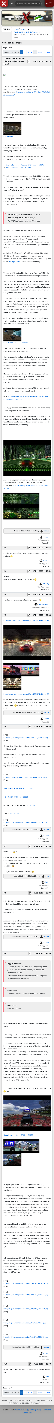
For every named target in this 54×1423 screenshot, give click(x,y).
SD (20, 788)
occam (46, 531)
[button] (4, 3)
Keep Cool (7, 1135)
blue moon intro (10, 788)
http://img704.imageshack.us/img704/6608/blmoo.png (25, 822)
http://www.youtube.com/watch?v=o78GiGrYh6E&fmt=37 (26, 620)
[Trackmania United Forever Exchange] (17, 18)
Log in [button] (50, 3)
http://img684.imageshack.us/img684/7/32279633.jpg (24, 1323)
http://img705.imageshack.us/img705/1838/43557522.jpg (25, 1294)
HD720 (23, 788)
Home (16, 29)
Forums (24, 29)
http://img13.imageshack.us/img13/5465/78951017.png (25, 777)
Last (46, 52)
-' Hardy (46, 584)
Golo (47, 876)
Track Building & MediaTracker (26, 32)
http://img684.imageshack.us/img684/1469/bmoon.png (25, 737)
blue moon (8, 797)
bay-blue (30, 805)
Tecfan (46, 712)
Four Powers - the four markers (15, 343)
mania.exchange (21, 1409)
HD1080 (30, 788)
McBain (46, 560)
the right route (14, 261)
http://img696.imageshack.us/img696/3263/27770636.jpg (25, 1309)
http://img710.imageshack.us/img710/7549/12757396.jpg (25, 1283)
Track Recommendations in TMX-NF (18, 167)
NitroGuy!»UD (43, 604)
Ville (47, 1376)
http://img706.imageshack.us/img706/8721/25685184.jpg (25, 1337)
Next (40, 52)
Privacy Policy (35, 1409)
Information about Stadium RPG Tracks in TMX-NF (25, 165)
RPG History (8, 136)
